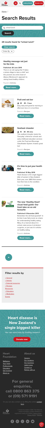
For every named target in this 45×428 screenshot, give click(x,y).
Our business (29, 363)
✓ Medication (9, 294)
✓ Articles (8, 281)
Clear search (9, 47)
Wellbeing (6, 361)
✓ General (8, 278)
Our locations (29, 360)
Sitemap (39, 415)
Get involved (7, 371)
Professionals (7, 366)
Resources (9, 289)
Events (7, 297)
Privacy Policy (31, 415)
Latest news (28, 365)
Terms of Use (37, 413)
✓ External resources (12, 283)
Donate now (39, 3)
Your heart (6, 364)
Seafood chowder (25, 128)
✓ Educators (9, 291)
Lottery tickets (27, 3)
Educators (6, 368)
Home (4, 11)
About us (6, 373)
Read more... (12, 87)
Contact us (28, 368)
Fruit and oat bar (25, 99)
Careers (27, 358)
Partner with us (29, 370)
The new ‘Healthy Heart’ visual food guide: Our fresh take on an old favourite (28, 206)
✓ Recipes (8, 286)
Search (8, 33)
